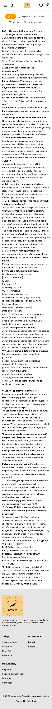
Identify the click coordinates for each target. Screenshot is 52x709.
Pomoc (31, 646)
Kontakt (32, 642)
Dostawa (41, 17)
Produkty (7, 646)
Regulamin (26, 17)
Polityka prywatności (35, 22)
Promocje (7, 655)
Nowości (6, 651)
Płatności (15, 22)
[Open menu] (5, 5)
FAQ (12, 17)
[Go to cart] (48, 5)
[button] (41, 5)
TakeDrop (31, 701)
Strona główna (9, 642)
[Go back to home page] (26, 5)
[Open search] (11, 5)
